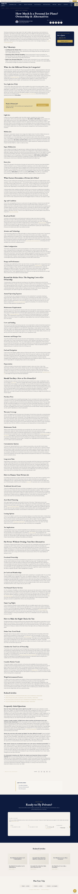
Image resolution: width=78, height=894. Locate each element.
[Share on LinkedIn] (56, 23)
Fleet (20, 4)
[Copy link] (61, 23)
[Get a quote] (75, 891)
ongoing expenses (14, 314)
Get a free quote (21, 788)
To (28, 825)
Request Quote (64, 41)
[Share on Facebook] (50, 23)
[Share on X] (53, 23)
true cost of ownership (19, 301)
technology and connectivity (33, 240)
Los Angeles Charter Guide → (34, 889)
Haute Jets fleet (15, 77)
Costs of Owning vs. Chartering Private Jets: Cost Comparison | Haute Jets (23, 695)
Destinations (46, 4)
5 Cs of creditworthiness (13, 506)
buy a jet (14, 382)
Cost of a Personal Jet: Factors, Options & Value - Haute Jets (20, 701)
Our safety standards (22, 785)
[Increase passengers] (67, 827)
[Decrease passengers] (57, 827)
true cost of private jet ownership (27, 93)
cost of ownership (13, 211)
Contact (66, 4)
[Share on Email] (59, 23)
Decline (70, 1)
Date (46, 825)
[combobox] (18, 827)
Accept (74, 1)
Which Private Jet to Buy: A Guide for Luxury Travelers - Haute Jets (21, 697)
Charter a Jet (12, 4)
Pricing (54, 4)
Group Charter (28, 4)
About (59, 4)
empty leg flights (43, 609)
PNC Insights (32, 532)
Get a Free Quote (42, 105)
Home (2, 8)
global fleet (34, 670)
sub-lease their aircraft (18, 521)
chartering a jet (28, 636)
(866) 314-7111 (62, 38)
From (12, 825)
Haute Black (37, 4)
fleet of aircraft (42, 222)
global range (38, 265)
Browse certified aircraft (23, 787)
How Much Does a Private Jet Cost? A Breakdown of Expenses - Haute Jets (24, 699)
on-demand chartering (30, 729)
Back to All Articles (11, 771)
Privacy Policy (18, 1)
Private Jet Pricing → (45, 889)
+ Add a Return (48, 828)
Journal (7, 8)
